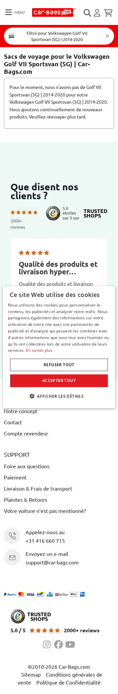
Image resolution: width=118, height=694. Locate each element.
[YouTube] (70, 643)
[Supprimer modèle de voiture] (107, 36)
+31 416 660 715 (45, 540)
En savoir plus (39, 350)
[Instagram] (48, 643)
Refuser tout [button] (59, 365)
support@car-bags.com (52, 562)
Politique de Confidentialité (68, 682)
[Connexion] (98, 13)
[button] (59, 396)
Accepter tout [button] (59, 380)
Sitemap (31, 674)
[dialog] (59, 347)
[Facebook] (59, 643)
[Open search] (88, 13)
